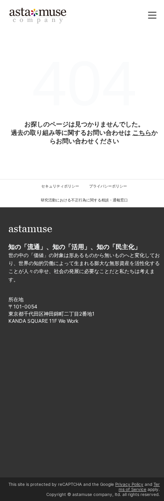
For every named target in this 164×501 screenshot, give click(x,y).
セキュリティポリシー (60, 186)
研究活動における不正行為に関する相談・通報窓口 (84, 200)
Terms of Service (139, 487)
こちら (141, 133)
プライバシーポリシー (108, 186)
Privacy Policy (129, 484)
